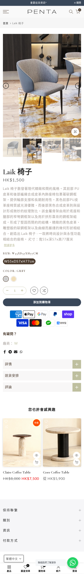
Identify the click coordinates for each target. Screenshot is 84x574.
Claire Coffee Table (17, 472)
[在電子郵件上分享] (15, 352)
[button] (13, 558)
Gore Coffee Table (56, 472)
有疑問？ (10, 334)
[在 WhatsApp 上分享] (21, 352)
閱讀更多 (9, 245)
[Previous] (6, 86)
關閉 (78, 3)
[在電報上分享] (10, 352)
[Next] (78, 86)
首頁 (5, 23)
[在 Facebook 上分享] (4, 352)
